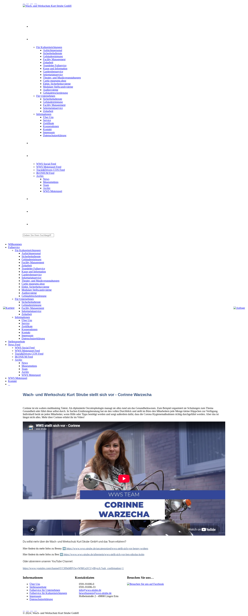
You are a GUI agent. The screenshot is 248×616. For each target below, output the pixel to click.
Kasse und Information (55, 68)
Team (46, 185)
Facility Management (54, 59)
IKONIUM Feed (45, 172)
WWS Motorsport (52, 191)
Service (47, 120)
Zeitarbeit (48, 62)
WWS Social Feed (46, 163)
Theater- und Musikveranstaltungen (62, 77)
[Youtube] (28, 2)
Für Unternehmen (45, 95)
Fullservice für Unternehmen (45, 590)
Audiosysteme (50, 89)
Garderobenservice (53, 71)
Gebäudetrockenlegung (55, 92)
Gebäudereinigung (53, 56)
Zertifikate (48, 123)
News (46, 179)
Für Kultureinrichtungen (49, 47)
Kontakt (47, 129)
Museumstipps (50, 182)
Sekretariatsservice (53, 74)
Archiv (40, 176)
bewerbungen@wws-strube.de (95, 593)
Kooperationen (51, 126)
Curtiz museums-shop (54, 80)
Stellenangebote (36, 143)
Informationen (43, 114)
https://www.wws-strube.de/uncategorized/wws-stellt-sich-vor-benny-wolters (107, 548)
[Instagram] (24, 2)
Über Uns (48, 117)
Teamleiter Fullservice (54, 65)
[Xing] (32, 2)
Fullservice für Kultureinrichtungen (48, 593)
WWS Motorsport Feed (48, 166)
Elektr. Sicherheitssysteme (57, 83)
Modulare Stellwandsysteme (58, 86)
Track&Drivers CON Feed (50, 169)
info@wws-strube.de (90, 590)
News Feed (34, 156)
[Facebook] (36, 2)
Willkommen (35, 27)
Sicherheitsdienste (52, 53)
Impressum (49, 132)
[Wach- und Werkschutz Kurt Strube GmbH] (47, 5)
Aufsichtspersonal (52, 50)
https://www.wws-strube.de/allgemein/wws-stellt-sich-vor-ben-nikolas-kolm (103, 554)
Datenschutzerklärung (54, 135)
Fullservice (34, 39)
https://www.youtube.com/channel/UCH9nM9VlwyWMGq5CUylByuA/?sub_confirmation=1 (73, 568)
